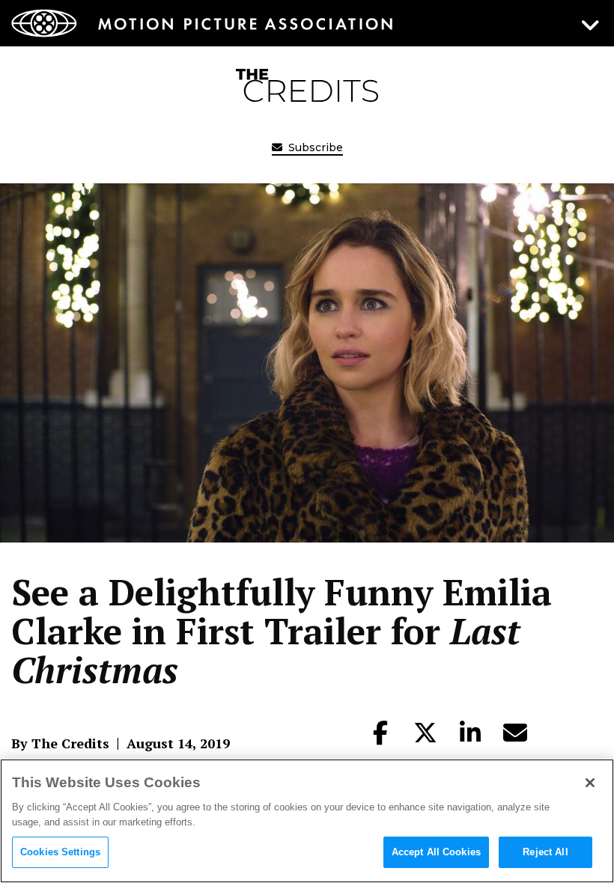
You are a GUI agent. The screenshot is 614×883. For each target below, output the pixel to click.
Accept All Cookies (436, 852)
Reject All (545, 852)
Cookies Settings (60, 852)
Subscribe (314, 147)
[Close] (590, 782)
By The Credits (60, 743)
